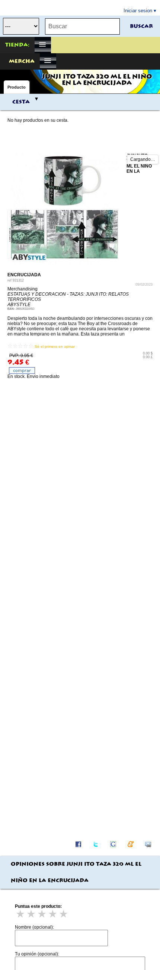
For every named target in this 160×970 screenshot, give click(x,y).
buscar (141, 26)
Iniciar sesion (138, 10)
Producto (16, 87)
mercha (22, 61)
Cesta (21, 102)
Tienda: (17, 45)
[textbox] (82, 26)
